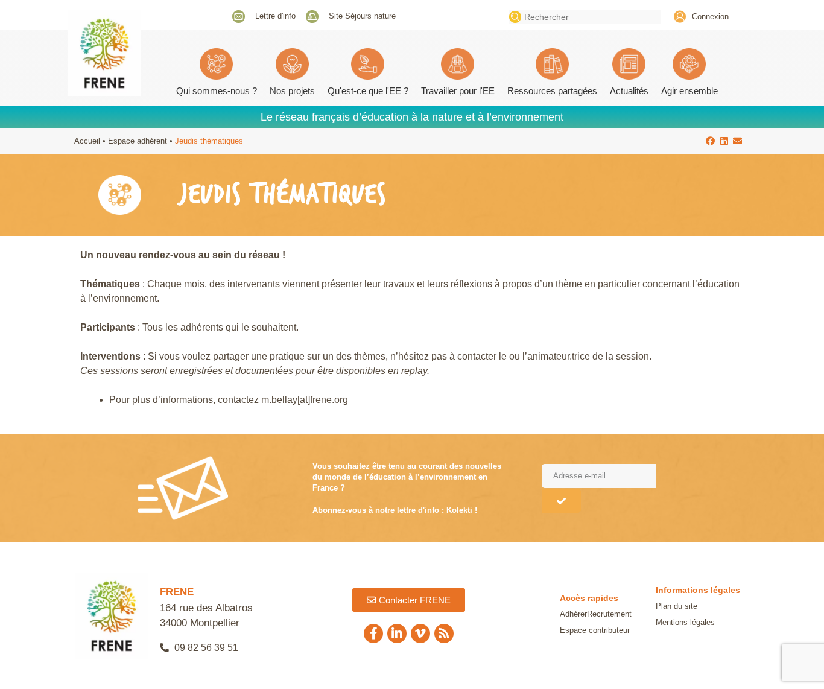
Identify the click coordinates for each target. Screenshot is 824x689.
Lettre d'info (275, 16)
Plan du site (676, 606)
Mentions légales (685, 622)
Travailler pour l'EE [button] (458, 91)
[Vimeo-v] (420, 633)
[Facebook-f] (373, 633)
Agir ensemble (689, 91)
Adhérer (573, 613)
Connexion (710, 16)
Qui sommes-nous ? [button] (216, 91)
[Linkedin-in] (397, 633)
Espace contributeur (595, 630)
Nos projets (292, 91)
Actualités (629, 91)
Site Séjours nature (362, 16)
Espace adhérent (137, 140)
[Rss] (444, 633)
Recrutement (609, 613)
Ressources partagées (552, 91)
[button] (711, 141)
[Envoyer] (561, 501)
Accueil (87, 140)
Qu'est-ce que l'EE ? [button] (368, 91)
